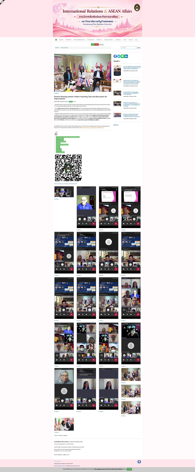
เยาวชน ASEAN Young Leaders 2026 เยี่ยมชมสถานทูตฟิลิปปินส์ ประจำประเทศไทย (130, 93)
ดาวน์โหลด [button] (117, 40)
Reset (102, 44)
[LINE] (122, 56)
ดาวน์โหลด (56, 93)
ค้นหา (139, 47)
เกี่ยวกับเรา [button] (99, 40)
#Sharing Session (60, 152)
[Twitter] (119, 56)
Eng (136, 40)
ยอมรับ (129, 469)
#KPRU (58, 146)
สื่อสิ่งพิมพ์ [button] (68, 40)
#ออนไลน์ (58, 143)
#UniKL (58, 147)
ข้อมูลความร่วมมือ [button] (108, 40)
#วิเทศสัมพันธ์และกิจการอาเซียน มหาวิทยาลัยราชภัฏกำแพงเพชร (67, 137)
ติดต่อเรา (131, 40)
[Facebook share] (115, 56)
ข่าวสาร (125, 40)
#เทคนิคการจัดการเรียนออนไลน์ (62, 144)
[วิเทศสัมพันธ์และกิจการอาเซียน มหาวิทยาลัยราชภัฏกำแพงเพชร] (56, 40)
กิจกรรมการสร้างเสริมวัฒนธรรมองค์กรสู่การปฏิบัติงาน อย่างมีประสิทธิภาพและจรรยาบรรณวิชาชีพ (131, 115)
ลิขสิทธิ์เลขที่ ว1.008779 (60, 466)
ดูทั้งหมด (116, 125)
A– (97, 44)
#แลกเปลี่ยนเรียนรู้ (59, 138)
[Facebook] (139, 461)
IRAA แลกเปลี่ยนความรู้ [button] (79, 40)
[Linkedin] (126, 56)
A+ (93, 44)
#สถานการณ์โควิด (59, 140)
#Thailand (58, 149)
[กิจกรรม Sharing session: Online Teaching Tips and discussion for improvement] (82, 73)
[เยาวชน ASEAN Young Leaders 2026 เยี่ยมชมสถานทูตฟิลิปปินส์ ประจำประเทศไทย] (117, 93)
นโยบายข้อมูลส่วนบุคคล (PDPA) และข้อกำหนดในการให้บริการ (108, 469)
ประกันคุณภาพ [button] (90, 40)
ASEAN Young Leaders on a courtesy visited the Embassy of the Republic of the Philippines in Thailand (131, 104)
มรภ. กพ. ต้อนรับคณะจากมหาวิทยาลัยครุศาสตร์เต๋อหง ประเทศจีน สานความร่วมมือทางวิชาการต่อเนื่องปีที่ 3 (132, 68)
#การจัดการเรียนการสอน (60, 141)
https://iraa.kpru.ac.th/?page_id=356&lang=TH (65, 184)
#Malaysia (58, 150)
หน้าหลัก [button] (61, 40)
